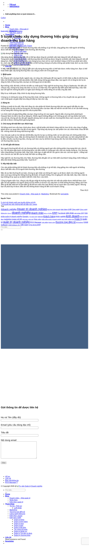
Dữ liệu (50, 213)
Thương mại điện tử (17, 512)
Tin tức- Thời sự (16, 506)
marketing (8, 219)
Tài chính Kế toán (20, 529)
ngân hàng (25, 219)
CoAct (3, 18)
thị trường (79, 222)
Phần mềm (37, 219)
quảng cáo (71, 219)
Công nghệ (75, 209)
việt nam (24, 225)
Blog (7, 27)
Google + (26, 216)
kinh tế (82, 216)
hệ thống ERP (33, 216)
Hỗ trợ (7, 476)
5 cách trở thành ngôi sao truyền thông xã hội (18, 202)
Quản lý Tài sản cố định (23, 533)
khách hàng (49, 216)
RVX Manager (35, 222)
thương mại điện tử (66, 222)
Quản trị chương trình (22, 535)
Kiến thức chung (16, 516)
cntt (69, 209)
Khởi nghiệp (61, 216)
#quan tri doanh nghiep (32, 209)
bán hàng (64, 209)
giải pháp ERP (79, 213)
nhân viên (30, 219)
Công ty (9, 213)
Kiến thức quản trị (16, 33)
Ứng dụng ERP (35, 225)
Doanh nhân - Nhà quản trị (8, 31)
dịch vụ (46, 213)
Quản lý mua (19, 524)
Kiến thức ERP (15, 518)
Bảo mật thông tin (12, 480)
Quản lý (78, 219)
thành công (52, 222)
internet (40, 216)
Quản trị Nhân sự (20, 531)
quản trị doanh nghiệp (16, 221)
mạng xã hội (17, 219)
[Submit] (2, 229)
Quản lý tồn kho (20, 527)
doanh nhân (37, 213)
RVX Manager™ (11, 482)
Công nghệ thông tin (17, 44)
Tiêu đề (5, 432)
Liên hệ (8, 66)
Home (7, 25)
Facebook (61, 213)
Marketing (19, 31)
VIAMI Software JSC (14, 225)
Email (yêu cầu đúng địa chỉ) (15, 425)
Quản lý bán (18, 55)
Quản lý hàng (19, 520)
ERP (54, 213)
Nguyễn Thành (26, 46)
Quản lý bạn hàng (20, 51)
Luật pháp (18, 508)
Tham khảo (9, 504)
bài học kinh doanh (53, 209)
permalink (64, 194)
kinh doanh (72, 216)
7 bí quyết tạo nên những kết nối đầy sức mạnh (19, 204)
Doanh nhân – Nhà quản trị (19, 29)
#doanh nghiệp (8, 209)
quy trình (64, 219)
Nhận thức (14, 500)
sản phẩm (45, 222)
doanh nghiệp (21, 212)
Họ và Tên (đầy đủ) (11, 417)
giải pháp (70, 213)
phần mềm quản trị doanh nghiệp (51, 219)
